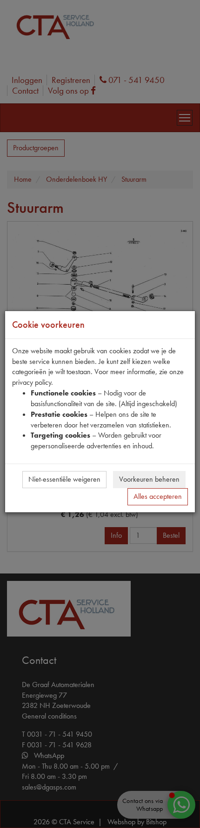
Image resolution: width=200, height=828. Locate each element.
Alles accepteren (157, 496)
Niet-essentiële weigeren (64, 479)
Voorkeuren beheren (149, 479)
